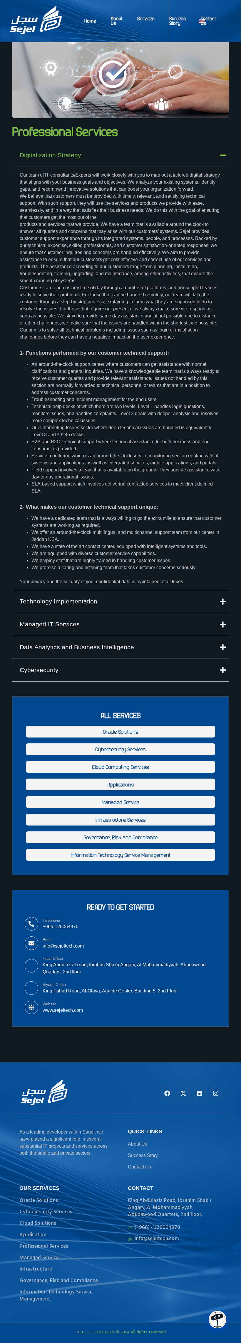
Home (90, 20)
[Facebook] (167, 1093)
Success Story (177, 21)
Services (146, 18)
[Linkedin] (199, 1093)
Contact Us (208, 21)
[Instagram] (216, 1093)
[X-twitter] (183, 1093)
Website (49, 1004)
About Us (117, 21)
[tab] (120, 155)
